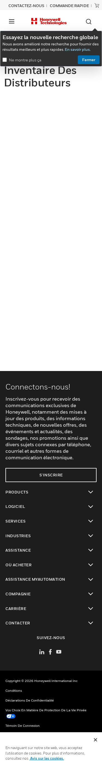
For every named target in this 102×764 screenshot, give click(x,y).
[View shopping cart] (96, 5)
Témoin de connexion (22, 726)
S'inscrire (51, 475)
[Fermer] (95, 740)
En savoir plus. (78, 49)
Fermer (88, 59)
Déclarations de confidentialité (29, 700)
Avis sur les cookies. (46, 758)
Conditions (13, 690)
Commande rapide (69, 5)
